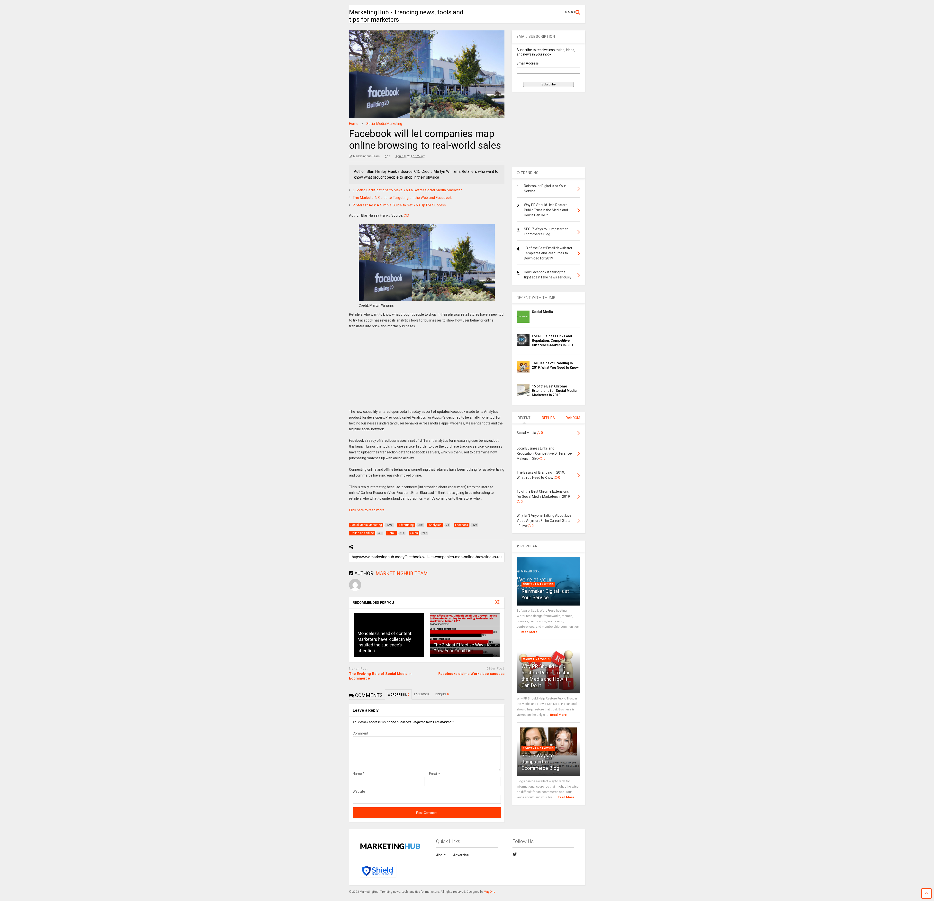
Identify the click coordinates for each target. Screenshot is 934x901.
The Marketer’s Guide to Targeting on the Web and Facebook (402, 198)
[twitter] (514, 854)
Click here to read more (367, 510)
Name (358, 774)
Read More (529, 632)
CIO (406, 215)
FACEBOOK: (422, 694)
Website (359, 791)
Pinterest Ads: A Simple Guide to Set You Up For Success (399, 205)
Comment (360, 733)
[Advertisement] (427, 373)
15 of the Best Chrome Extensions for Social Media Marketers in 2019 (554, 390)
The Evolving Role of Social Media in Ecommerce (380, 676)
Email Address (528, 63)
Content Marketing (538, 584)
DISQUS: (442, 694)
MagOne (489, 891)
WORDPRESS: (398, 694)
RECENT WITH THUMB (536, 298)
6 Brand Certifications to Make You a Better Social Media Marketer (407, 190)
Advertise (461, 855)
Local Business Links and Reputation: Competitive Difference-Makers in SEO (552, 340)
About (441, 855)
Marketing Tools (536, 659)
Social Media (542, 312)
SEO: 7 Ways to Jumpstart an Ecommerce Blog (540, 762)
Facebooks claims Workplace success (471, 673)
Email (434, 774)
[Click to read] (465, 635)
